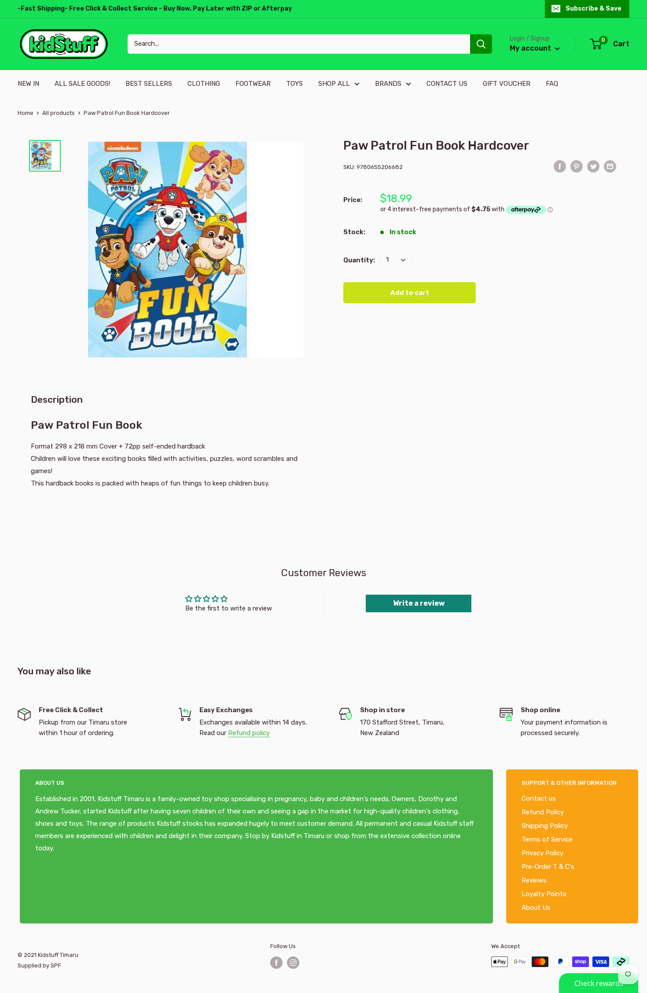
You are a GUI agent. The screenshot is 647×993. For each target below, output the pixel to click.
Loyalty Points (544, 894)
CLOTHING (203, 84)
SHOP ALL (334, 84)
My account (531, 48)
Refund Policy (543, 812)
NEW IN (28, 84)
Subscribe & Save (593, 8)
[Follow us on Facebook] (276, 962)
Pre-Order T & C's (548, 867)
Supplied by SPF (39, 965)
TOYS (294, 84)
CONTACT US (446, 84)
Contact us (539, 798)
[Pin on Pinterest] (576, 166)
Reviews (534, 880)
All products (58, 113)
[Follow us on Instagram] (293, 962)
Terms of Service (547, 839)
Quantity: (359, 260)
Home (25, 113)
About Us (536, 908)
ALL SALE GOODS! (82, 84)
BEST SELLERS (148, 84)
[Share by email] (610, 166)
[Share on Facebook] (560, 166)
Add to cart (409, 293)
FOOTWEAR (253, 84)
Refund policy (249, 733)
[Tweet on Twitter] (593, 166)
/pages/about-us (80, 848)
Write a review (419, 603)
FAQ (552, 84)
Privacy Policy (542, 853)
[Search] (481, 44)
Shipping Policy (545, 826)
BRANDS (388, 84)
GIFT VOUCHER (506, 84)
